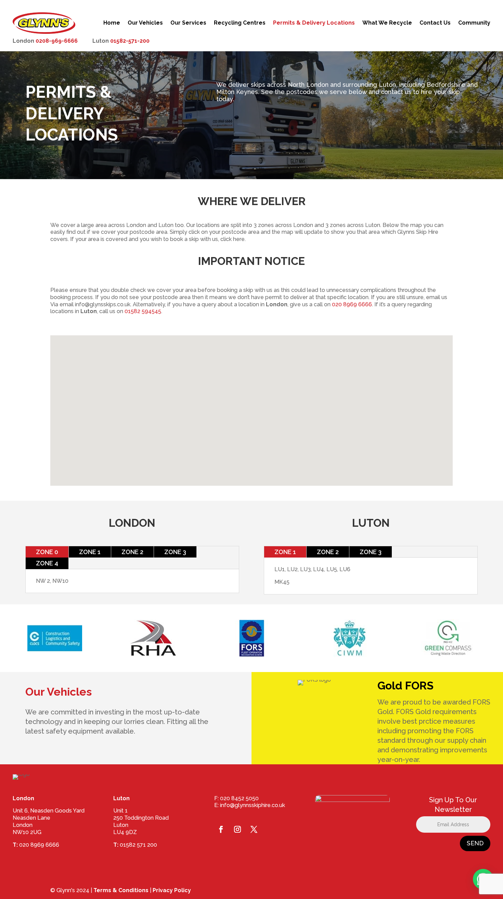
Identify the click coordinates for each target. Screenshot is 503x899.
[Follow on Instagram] (237, 829)
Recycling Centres (240, 22)
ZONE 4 (47, 563)
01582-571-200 (130, 41)
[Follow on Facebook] (221, 829)
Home (111, 22)
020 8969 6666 (352, 304)
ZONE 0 (47, 551)
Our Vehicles (145, 22)
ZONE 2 (132, 551)
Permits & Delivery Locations (314, 22)
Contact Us (435, 22)
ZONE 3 (175, 551)
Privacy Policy (172, 890)
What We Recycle (387, 22)
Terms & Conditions (121, 890)
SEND (475, 843)
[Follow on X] (254, 829)
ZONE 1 (90, 551)
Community (474, 22)
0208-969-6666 (57, 41)
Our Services (188, 22)
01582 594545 (143, 311)
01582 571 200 (138, 845)
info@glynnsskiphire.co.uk (252, 805)
